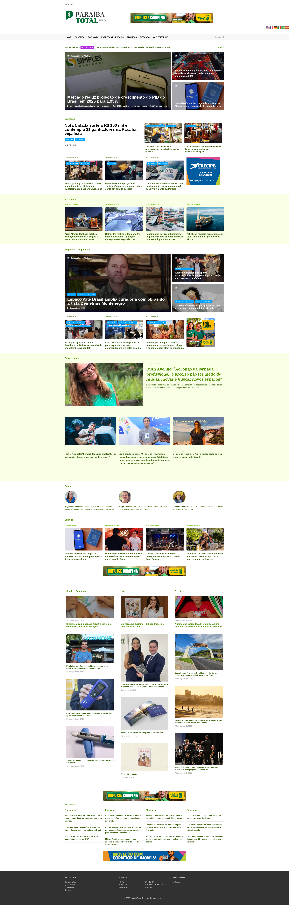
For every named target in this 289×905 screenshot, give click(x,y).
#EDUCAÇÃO (111, 322)
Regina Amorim (71, 507)
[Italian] (279, 27)
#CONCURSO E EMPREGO (155, 126)
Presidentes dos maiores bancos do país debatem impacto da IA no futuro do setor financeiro (163, 827)
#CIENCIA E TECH (72, 163)
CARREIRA (80, 37)
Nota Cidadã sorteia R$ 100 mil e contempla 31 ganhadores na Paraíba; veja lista (101, 129)
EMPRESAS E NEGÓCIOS (112, 37)
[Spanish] (287, 27)
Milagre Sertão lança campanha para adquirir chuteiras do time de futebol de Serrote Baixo (122, 842)
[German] (275, 27)
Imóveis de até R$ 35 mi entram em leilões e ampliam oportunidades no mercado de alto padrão (164, 839)
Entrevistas (71, 358)
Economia (70, 119)
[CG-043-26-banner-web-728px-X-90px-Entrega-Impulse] (172, 18)
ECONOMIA (93, 37)
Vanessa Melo (179, 507)
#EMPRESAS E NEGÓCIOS (86, 294)
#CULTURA (71, 294)
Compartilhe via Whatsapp (81, 56)
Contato (68, 890)
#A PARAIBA (69, 139)
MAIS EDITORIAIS (161, 37)
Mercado (69, 199)
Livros (124, 591)
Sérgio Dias (124, 507)
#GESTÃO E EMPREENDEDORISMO (78, 326)
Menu (67, 4)
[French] (272, 27)
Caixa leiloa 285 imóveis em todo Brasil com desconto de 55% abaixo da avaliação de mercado (205, 839)
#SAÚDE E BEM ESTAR (203, 301)
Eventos (179, 591)
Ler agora (220, 47)
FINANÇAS (132, 37)
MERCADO (145, 37)
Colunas (69, 486)
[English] (268, 27)
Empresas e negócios (76, 249)
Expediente (69, 887)
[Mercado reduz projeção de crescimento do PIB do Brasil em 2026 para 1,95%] (118, 81)
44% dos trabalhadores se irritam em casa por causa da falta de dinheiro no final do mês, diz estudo (204, 827)
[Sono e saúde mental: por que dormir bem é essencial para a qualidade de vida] (198, 298)
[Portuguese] (283, 27)
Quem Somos (70, 885)
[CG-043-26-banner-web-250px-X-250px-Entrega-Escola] (205, 332)
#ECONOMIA (80, 139)
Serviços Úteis (70, 882)
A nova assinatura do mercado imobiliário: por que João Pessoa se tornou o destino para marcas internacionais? (123, 830)
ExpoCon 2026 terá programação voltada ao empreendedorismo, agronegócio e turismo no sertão (83, 818)
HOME (68, 37)
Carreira (69, 520)
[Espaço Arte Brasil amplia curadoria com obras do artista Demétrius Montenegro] (118, 283)
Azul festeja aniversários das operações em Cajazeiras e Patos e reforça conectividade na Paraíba (123, 818)
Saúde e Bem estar (76, 591)
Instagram (177, 882)
